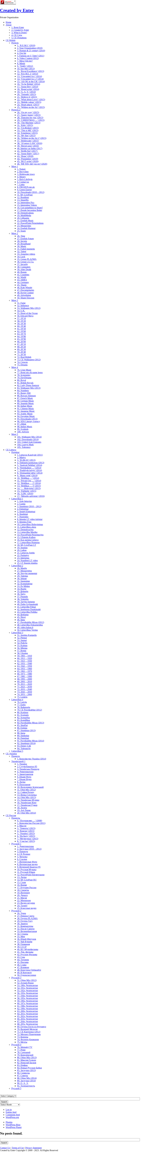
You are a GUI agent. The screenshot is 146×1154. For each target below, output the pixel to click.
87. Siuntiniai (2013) (26, 730)
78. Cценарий (23, 1052)
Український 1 (18, 761)
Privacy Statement (33, 1148)
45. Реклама (23, 962)
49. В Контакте (24, 972)
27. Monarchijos (24, 571)
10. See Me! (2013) (26, 68)
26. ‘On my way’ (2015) (28, 112)
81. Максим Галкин (26, 1060)
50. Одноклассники (26, 975)
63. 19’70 (21, 334)
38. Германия (23, 944)
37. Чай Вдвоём (24, 941)
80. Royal (21, 380)
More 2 (14, 233)
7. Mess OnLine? (25, 61)
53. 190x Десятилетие (27, 985)
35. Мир (21, 936)
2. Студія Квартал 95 (27, 766)
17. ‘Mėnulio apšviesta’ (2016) (31, 496)
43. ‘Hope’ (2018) (25, 156)
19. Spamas (22, 547)
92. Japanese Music (26, 411)
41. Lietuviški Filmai (26, 607)
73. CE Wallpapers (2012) (29, 359)
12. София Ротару (25, 792)
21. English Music (25, 220)
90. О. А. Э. (22, 1083)
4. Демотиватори (25, 771)
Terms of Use (18, 1148)
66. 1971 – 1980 (24, 674)
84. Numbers (23, 390)
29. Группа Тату (25, 921)
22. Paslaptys (23, 555)
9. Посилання (23, 784)
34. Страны (22, 934)
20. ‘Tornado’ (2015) (26, 94)
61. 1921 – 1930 (24, 661)
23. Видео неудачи (26, 903)
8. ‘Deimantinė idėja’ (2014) (29, 473)
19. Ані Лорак (24, 810)
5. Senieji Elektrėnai (26, 511)
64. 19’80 (21, 336)
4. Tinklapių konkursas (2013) (30, 462)
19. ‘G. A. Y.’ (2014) (26, 92)
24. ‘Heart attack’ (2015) (28, 104)
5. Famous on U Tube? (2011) (30, 56)
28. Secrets (22, 241)
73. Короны (22, 1037)
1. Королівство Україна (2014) (31, 759)
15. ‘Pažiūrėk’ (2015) (26, 491)
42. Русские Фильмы (27, 954)
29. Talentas (22, 576)
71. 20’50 (21, 354)
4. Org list (21, 53)
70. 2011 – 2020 (24, 684)
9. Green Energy (24, 189)
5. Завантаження (25, 774)
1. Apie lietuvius (24, 501)
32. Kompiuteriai (24, 583)
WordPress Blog (13, 1125)
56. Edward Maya (25, 316)
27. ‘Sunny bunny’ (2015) (28, 115)
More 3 (14, 300)
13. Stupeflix (23, 200)
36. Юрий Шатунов (26, 939)
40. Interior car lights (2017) (29, 148)
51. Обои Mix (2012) (27, 980)
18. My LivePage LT (26, 545)
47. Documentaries (25, 290)
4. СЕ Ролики (23, 854)
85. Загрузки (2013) (26, 1070)
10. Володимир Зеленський (30, 787)
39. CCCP (22, 947)
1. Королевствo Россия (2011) (31, 823)
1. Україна (22, 764)
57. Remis (21, 650)
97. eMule (21, 424)
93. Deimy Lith (24, 746)
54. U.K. (21, 310)
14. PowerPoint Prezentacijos (30, 535)
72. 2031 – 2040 (24, 689)
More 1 (14, 166)
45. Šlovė (21, 617)
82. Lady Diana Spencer (28, 385)
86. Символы (23, 1073)
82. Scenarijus (23, 717)
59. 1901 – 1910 (24, 656)
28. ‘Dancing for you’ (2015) (30, 117)
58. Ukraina (22, 653)
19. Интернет (23, 892)
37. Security (22, 264)
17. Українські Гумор (27, 805)
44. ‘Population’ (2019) (27, 159)
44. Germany (23, 282)
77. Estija (21, 704)
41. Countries (23, 274)
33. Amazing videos (26, 254)
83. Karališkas (23, 720)
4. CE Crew (16, 35)
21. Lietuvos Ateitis (26, 553)
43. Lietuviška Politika (27, 612)
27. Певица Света (25, 916)
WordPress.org (12, 1117)
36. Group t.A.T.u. (25, 262)
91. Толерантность (26, 1086)
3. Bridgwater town (26, 174)
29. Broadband (24, 244)
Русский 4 (16, 1044)
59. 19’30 (21, 323)
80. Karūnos (22, 712)
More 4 (14, 367)
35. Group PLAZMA (26, 259)
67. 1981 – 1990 (24, 676)
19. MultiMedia (24, 215)
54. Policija (22, 643)
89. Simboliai (23, 735)
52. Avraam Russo (25, 983)
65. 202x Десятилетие (27, 1016)
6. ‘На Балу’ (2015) (26, 836)
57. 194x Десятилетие (27, 995)
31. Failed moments (26, 249)
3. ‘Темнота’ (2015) (26, 828)
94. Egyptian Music (26, 416)
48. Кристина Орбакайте (29, 970)
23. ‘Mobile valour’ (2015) (29, 102)
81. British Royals (25, 383)
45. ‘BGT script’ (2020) (27, 161)
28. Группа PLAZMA (27, 918)
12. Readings (23, 197)
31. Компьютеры (25, 926)
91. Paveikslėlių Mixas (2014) (30, 741)
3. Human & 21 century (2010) (31, 50)
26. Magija (22, 568)
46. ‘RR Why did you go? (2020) (32, 164)
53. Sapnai (22, 640)
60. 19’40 (21, 326)
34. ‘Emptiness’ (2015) (27, 133)
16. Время (22, 885)
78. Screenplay (24, 375)
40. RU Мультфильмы (27, 949)
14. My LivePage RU (27, 880)
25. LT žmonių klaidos (27, 563)
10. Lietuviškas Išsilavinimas (30, 524)
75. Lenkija (22, 697)
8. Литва (21, 782)
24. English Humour (26, 228)
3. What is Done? (19, 32)
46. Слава (21, 965)
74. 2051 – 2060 (24, 694)
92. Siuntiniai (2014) (26, 743)
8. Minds (21, 63)
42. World (21, 277)
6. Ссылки (22, 859)
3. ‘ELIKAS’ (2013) (26, 460)
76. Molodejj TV (24, 1047)
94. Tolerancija (24, 748)
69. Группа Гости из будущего (31, 1026)
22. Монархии (24, 900)
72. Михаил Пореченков (29, 1034)
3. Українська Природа (28, 769)
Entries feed (11, 1112)
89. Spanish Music (25, 403)
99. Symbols (22, 429)
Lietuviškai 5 (17, 751)
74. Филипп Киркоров (28, 1039)
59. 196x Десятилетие (27, 1001)
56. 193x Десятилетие (27, 993)
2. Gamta (21, 504)
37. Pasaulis (22, 596)
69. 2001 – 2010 (24, 681)
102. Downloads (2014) (28, 439)
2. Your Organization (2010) (29, 48)
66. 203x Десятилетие (27, 1019)
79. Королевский (25, 1055)
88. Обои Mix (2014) (27, 1078)
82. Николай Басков (26, 1062)
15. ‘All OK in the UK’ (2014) (31, 81)
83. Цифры (22, 1065)
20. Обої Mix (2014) (26, 813)
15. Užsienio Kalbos (26, 537)
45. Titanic (22, 285)
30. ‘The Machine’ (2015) (28, 122)
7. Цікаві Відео (24, 779)
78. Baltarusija (23, 707)
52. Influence (23, 305)
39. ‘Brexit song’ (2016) (28, 146)
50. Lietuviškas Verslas (27, 630)
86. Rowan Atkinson (26, 395)
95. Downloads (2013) (27, 419)
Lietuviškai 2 (17, 565)
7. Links (21, 184)
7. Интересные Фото (27, 862)
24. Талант (22, 905)
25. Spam (21, 231)
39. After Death (24, 269)
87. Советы (22, 1075)
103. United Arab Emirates (29, 442)
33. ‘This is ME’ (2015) (27, 130)
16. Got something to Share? (30, 207)
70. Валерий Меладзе (27, 1029)
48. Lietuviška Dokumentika (30, 625)
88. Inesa (21, 733)
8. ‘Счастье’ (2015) (26, 841)
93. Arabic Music (25, 413)
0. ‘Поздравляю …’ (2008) (29, 820)
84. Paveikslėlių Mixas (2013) (30, 723)
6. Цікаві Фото (24, 777)
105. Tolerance (24, 447)
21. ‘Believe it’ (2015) (27, 97)
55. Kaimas (22, 645)
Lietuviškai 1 (17, 498)
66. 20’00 (21, 341)
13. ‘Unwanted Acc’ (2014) (29, 76)
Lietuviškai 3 (17, 632)
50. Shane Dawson (25, 298)
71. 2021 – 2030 (24, 686)
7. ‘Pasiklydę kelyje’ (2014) (29, 470)
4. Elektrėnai (23, 509)
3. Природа (22, 851)
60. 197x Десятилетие (27, 1003)
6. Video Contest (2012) (28, 58)
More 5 (14, 434)
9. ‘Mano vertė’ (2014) (27, 475)
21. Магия (22, 898)
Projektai (15, 452)
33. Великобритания (27, 931)
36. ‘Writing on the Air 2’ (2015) (31, 138)
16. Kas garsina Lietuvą (27, 540)
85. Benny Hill (24, 393)
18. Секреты (23, 890)
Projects (15, 43)
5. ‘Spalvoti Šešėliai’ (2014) (29, 465)
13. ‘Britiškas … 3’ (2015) (29, 486)
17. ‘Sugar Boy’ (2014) (27, 86)
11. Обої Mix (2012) (26, 789)
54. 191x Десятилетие (27, 988)
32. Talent (21, 251)
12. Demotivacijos (25, 529)
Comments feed (13, 1115)
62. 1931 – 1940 (24, 663)
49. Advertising (24, 295)
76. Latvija (22, 702)
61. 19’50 (21, 328)
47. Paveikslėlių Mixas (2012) (30, 622)
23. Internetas (23, 558)
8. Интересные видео (27, 864)
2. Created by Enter (20, 30)
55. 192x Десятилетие (27, 990)
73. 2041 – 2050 (24, 692)
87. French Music (25, 398)
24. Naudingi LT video (27, 560)
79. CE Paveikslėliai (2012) (29, 710)
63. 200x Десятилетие (27, 1011)
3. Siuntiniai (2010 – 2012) (29, 506)
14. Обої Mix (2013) (26, 797)
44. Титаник (23, 959)
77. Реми (21, 1050)
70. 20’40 (21, 352)
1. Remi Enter (17, 27)
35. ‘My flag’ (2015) (26, 135)
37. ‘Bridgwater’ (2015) (28, 140)
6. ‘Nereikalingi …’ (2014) (29, 468)
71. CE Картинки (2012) (28, 1032)
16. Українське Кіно (26, 802)
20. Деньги (22, 895)
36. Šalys (21, 594)
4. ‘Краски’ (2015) (25, 831)
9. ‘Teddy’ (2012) (25, 66)
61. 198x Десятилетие (27, 1006)
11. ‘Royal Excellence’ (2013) (30, 71)
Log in (9, 1109)
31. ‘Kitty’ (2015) (25, 125)
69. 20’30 (21, 349)
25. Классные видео (26, 908)
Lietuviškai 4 (17, 699)
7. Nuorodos (22, 516)
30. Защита (22, 923)
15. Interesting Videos (27, 205)
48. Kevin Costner (25, 292)
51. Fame (21, 303)
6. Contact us (23, 182)
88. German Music (25, 401)
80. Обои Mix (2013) (27, 1057)
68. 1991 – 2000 (24, 679)
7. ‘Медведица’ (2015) (27, 838)
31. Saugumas (23, 581)
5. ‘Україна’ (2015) (26, 833)
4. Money (21, 177)
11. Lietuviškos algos (26, 527)
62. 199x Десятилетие (27, 1008)
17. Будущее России (26, 887)
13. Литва (22, 877)
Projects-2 (15, 110)
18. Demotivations (25, 213)
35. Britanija (22, 591)
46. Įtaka (21, 619)
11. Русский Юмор (26, 872)
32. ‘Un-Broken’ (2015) (28, 128)
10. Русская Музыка (26, 869)
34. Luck (21, 256)
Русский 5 (16, 1088)
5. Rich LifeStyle (25, 179)
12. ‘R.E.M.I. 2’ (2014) (27, 74)
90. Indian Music (24, 406)
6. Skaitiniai (22, 514)
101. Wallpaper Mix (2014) (29, 437)
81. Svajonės (23, 715)
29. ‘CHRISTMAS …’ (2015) (30, 120)
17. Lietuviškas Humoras (28, 542)
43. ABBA (22, 280)
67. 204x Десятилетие (27, 1021)
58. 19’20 (21, 321)
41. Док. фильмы (25, 952)
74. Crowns (22, 362)
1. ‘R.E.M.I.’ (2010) (26, 45)
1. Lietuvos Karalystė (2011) (30, 455)
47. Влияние (23, 967)
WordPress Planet (14, 1127)
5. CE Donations (19, 37)
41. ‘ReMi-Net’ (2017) (27, 151)
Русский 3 (16, 977)
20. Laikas (22, 550)
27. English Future (25, 238)
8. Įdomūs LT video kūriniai (29, 519)
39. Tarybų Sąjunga (26, 601)
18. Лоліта (22, 807)
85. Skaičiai (22, 725)
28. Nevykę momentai (27, 573)
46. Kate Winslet (24, 287)
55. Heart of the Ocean (27, 313)
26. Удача (21, 913)
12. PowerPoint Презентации (30, 874)
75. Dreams (22, 365)
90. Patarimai (23, 738)
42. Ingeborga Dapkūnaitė (29, 609)
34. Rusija (21, 589)
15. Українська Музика (28, 800)
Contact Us (5, 1148)
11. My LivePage (25, 195)
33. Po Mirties (23, 586)
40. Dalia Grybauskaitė (27, 604)
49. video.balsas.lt (25, 627)
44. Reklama (23, 614)
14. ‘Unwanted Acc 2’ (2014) (30, 79)
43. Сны (21, 957)
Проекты (15, 818)
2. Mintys (21, 457)
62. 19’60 (21, 331)
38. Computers (23, 267)
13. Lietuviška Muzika (27, 532)
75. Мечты (22, 1042)
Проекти (15, 756)
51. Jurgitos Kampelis (27, 635)
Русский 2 (16, 910)
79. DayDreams (24, 377)
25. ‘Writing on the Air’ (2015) (31, 107)
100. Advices (23, 431)
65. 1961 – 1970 (24, 671)
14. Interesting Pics (25, 202)
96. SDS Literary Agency (28, 421)
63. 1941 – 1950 (24, 666)
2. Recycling (23, 171)
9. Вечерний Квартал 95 (28, 867)
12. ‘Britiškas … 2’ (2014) (29, 483)
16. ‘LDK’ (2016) (25, 493)
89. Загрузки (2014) (26, 1080)
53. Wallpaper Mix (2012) (28, 308)
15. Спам (21, 882)
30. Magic (21, 246)
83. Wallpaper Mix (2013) (28, 388)
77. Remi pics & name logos (30, 372)
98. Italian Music (24, 426)
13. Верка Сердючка (27, 795)
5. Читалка (22, 856)
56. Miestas (22, 648)
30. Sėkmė (22, 578)
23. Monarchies (24, 225)
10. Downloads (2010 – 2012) (30, 192)
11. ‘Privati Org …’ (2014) (29, 480)
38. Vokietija (23, 599)
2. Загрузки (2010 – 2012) (29, 849)
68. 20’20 (21, 347)
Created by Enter (17, 10)
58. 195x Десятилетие (27, 998)
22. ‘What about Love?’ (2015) (31, 99)
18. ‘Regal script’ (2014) (28, 89)
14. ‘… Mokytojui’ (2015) (29, 488)
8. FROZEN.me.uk (26, 187)
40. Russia (22, 272)
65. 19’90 (21, 339)
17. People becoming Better (29, 210)
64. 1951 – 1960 (24, 668)
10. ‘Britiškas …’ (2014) (28, 478)
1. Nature (21, 169)
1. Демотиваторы (25, 846)
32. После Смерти (26, 929)
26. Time (21, 236)
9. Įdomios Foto (24, 522)
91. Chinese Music (25, 408)
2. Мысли (21, 826)
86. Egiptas (22, 728)
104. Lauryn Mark (25, 444)
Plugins (9, 1122)
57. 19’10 (21, 318)
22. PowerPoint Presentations (30, 223)
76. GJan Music (24, 370)
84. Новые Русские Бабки (29, 1068)
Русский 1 (16, 844)
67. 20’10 (21, 344)
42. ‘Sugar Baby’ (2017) (28, 153)
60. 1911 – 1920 (24, 658)
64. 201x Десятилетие (27, 1014)
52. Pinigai (22, 638)
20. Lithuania (23, 218)
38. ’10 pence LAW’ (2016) (29, 143)
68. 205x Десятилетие (27, 1024)
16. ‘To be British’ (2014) (28, 84)
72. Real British (24, 357)
